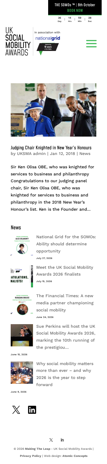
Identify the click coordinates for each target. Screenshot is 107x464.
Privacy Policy (30, 455)
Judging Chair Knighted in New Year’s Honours (51, 148)
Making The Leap (37, 448)
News (84, 153)
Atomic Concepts (74, 455)
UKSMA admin (31, 153)
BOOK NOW (75, 10)
